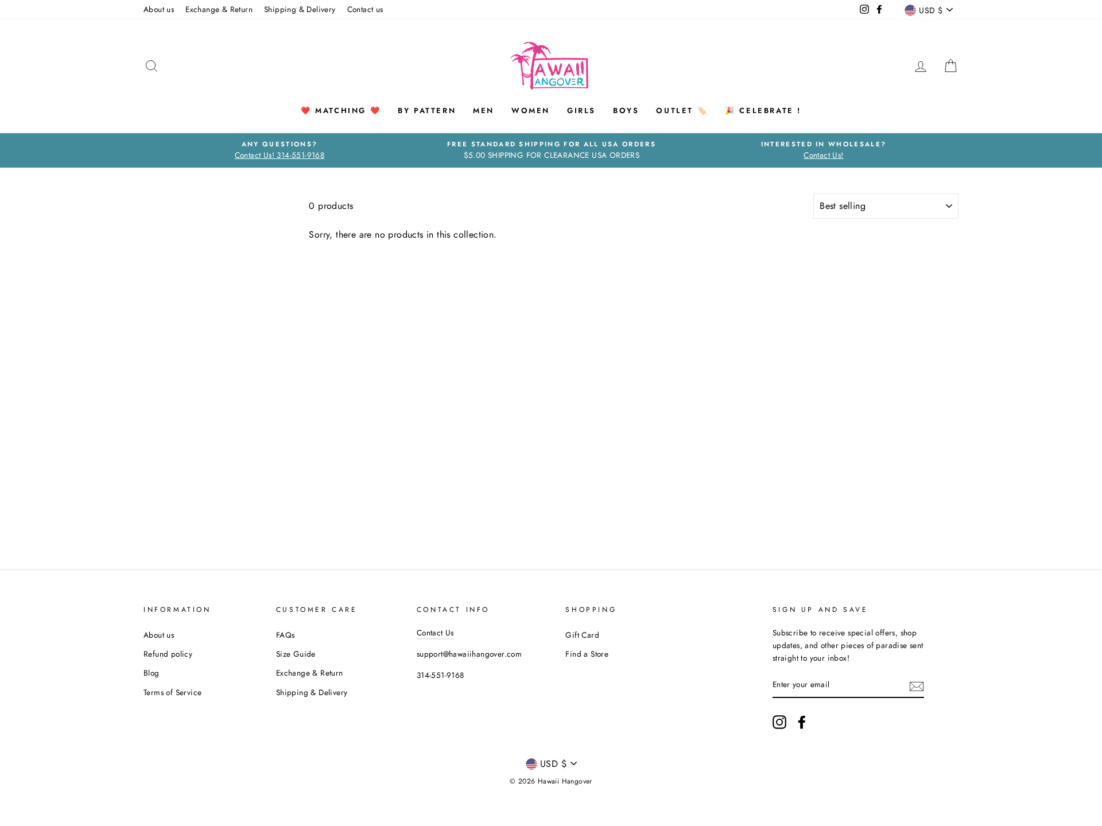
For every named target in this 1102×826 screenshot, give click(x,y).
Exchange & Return (219, 9)
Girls (581, 110)
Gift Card (582, 635)
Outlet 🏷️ (682, 110)
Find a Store (586, 654)
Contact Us (435, 632)
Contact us (365, 9)
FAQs (285, 635)
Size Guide (296, 654)
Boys (626, 110)
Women (530, 110)
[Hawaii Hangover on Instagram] (779, 722)
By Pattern (427, 110)
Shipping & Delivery (300, 9)
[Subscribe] (916, 685)
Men (483, 110)
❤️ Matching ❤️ (341, 110)
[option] (279, 150)
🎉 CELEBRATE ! (763, 110)
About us (158, 9)
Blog (151, 672)
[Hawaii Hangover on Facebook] (802, 722)
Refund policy (167, 654)
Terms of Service (172, 692)
